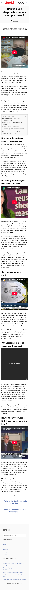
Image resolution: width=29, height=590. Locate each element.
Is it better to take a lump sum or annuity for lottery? (14, 564)
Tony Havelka (15, 17)
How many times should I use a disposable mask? (11, 119)
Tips (14, 495)
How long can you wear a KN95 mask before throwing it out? (13, 132)
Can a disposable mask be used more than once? (14, 129)
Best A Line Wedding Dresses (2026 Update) (14, 579)
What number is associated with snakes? (13, 572)
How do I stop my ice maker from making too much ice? (14, 568)
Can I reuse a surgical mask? (11, 126)
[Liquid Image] (14, 3)
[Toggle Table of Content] (24, 116)
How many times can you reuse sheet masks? (13, 123)
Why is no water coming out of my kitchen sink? (14, 575)
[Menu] (2, 3)
